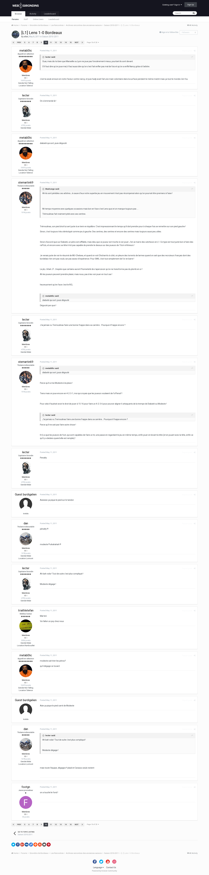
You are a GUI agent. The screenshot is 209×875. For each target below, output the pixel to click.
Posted (48, 51)
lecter (25, 95)
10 (46, 42)
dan (26, 523)
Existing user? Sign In (172, 5)
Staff (26, 19)
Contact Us (111, 867)
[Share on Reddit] (35, 845)
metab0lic (25, 50)
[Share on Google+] (22, 845)
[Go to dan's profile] (25, 538)
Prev (19, 42)
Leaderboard (53, 19)
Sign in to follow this (170, 32)
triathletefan (25, 610)
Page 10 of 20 (92, 42)
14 (66, 42)
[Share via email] (44, 845)
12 (56, 42)
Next (76, 42)
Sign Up (190, 5)
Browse (18, 14)
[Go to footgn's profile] (25, 802)
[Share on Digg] (27, 845)
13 (61, 42)
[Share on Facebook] (18, 845)
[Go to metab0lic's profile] (25, 66)
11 (51, 42)
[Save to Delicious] (31, 845)
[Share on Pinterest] (49, 845)
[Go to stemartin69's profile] (25, 198)
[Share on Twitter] (13, 845)
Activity (33, 14)
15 (71, 42)
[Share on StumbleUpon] (40, 845)
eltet (26, 36)
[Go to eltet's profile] (15, 34)
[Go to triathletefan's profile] (25, 626)
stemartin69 (25, 182)
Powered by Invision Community (104, 871)
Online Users (38, 19)
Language (98, 867)
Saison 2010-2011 (50, 36)
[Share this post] (194, 51)
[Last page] (82, 42)
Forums (15, 19)
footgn (26, 787)
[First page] (13, 42)
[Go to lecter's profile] (25, 110)
